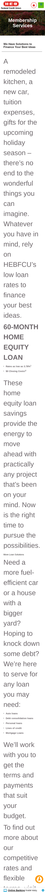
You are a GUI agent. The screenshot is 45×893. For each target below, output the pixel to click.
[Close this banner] (43, 889)
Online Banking (16, 890)
